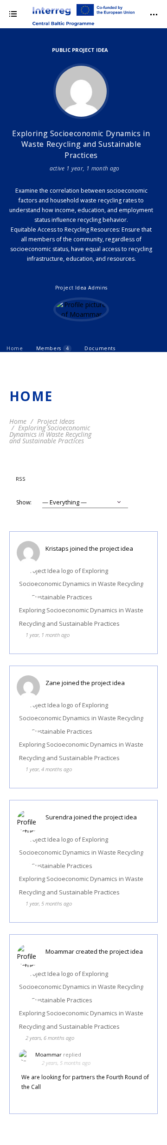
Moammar (59, 951)
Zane (52, 683)
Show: (24, 502)
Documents (100, 348)
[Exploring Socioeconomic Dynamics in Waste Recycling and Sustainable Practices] (81, 91)
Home (14, 348)
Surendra (58, 817)
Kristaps (57, 548)
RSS (20, 479)
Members (52, 348)
